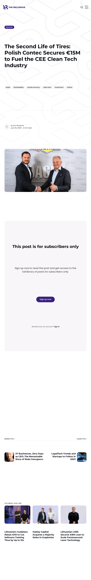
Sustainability (19, 87)
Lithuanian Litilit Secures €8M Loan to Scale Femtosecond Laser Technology (72, 536)
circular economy (33, 87)
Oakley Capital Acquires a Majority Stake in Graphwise (43, 535)
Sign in (56, 326)
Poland (69, 87)
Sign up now (45, 299)
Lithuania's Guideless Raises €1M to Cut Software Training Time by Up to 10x (16, 536)
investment (59, 87)
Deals (8, 87)
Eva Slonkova (18, 125)
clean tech (47, 87)
